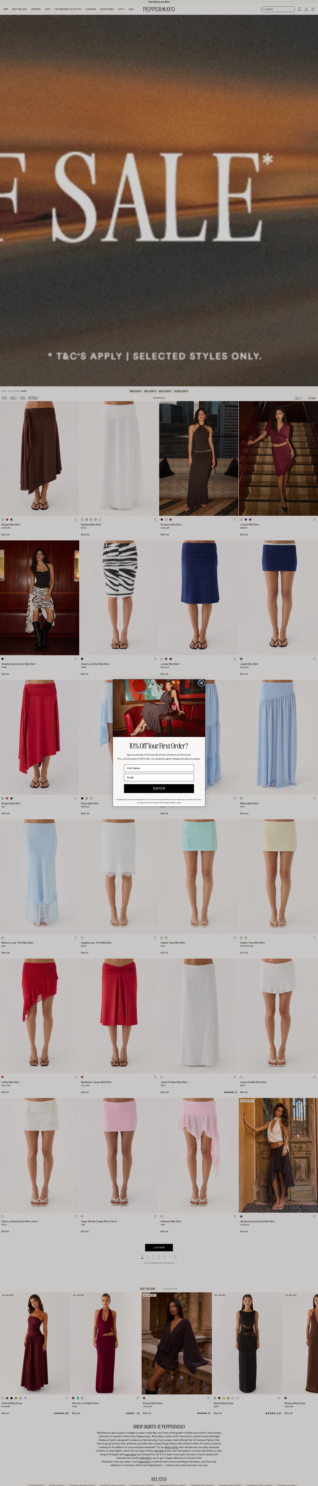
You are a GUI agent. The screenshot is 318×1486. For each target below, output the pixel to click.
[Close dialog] (202, 683)
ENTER (159, 788)
